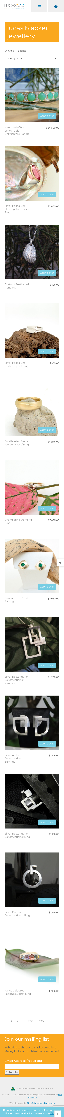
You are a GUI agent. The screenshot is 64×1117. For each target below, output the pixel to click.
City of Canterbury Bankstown (41, 1103)
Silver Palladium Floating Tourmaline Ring (17, 209)
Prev (30, 1020)
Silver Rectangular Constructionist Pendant (16, 680)
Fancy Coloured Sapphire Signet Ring (18, 992)
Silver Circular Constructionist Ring (17, 914)
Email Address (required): (23, 1061)
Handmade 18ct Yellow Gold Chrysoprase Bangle (17, 130)
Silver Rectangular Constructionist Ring (17, 835)
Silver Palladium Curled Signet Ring (16, 364)
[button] (47, 116)
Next (41, 1020)
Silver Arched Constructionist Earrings (14, 758)
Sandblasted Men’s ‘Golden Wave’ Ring (17, 443)
